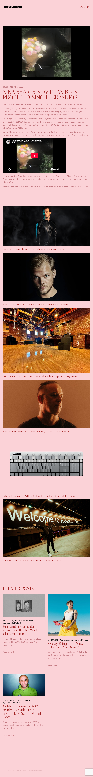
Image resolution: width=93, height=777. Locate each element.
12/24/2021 (8, 621)
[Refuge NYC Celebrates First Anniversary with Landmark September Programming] (46, 340)
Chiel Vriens (81, 640)
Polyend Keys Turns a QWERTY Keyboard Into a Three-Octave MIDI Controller (39, 496)
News (70, 640)
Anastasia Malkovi (12, 623)
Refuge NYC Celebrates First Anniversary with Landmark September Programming (40, 376)
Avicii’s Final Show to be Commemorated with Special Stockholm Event (35, 304)
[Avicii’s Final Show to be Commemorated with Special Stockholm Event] (46, 277)
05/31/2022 (8, 87)
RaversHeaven (20, 770)
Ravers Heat (28, 621)
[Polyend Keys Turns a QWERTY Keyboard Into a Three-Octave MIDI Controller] (46, 464)
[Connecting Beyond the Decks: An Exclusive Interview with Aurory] (46, 226)
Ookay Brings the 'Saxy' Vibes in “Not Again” (66, 645)
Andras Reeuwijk (11, 703)
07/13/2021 (7, 700)
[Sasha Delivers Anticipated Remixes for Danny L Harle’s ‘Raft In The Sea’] (46, 404)
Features (19, 87)
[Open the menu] (84, 7)
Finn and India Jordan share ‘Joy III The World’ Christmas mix (21, 630)
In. (82, 769)
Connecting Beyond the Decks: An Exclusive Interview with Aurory (33, 249)
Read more (7, 652)
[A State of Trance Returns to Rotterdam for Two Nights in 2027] (46, 528)
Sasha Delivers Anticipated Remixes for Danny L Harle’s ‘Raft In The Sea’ (36, 431)
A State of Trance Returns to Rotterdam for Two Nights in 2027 (32, 560)
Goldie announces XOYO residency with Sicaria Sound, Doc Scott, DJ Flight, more (23, 711)
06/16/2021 (53, 640)
